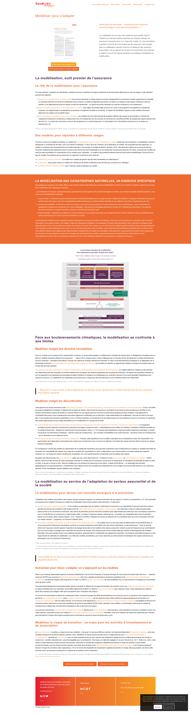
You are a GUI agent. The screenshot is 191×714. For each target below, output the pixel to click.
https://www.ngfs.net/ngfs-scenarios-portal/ (47, 656)
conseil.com (46, 691)
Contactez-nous (125, 683)
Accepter (157, 707)
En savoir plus (169, 707)
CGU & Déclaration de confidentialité (131, 688)
